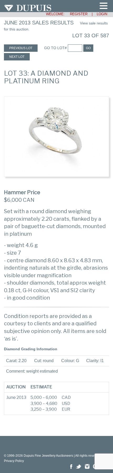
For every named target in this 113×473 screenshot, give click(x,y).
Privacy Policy (14, 461)
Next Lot (16, 57)
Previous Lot (20, 48)
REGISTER (77, 14)
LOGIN (102, 14)
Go (88, 48)
